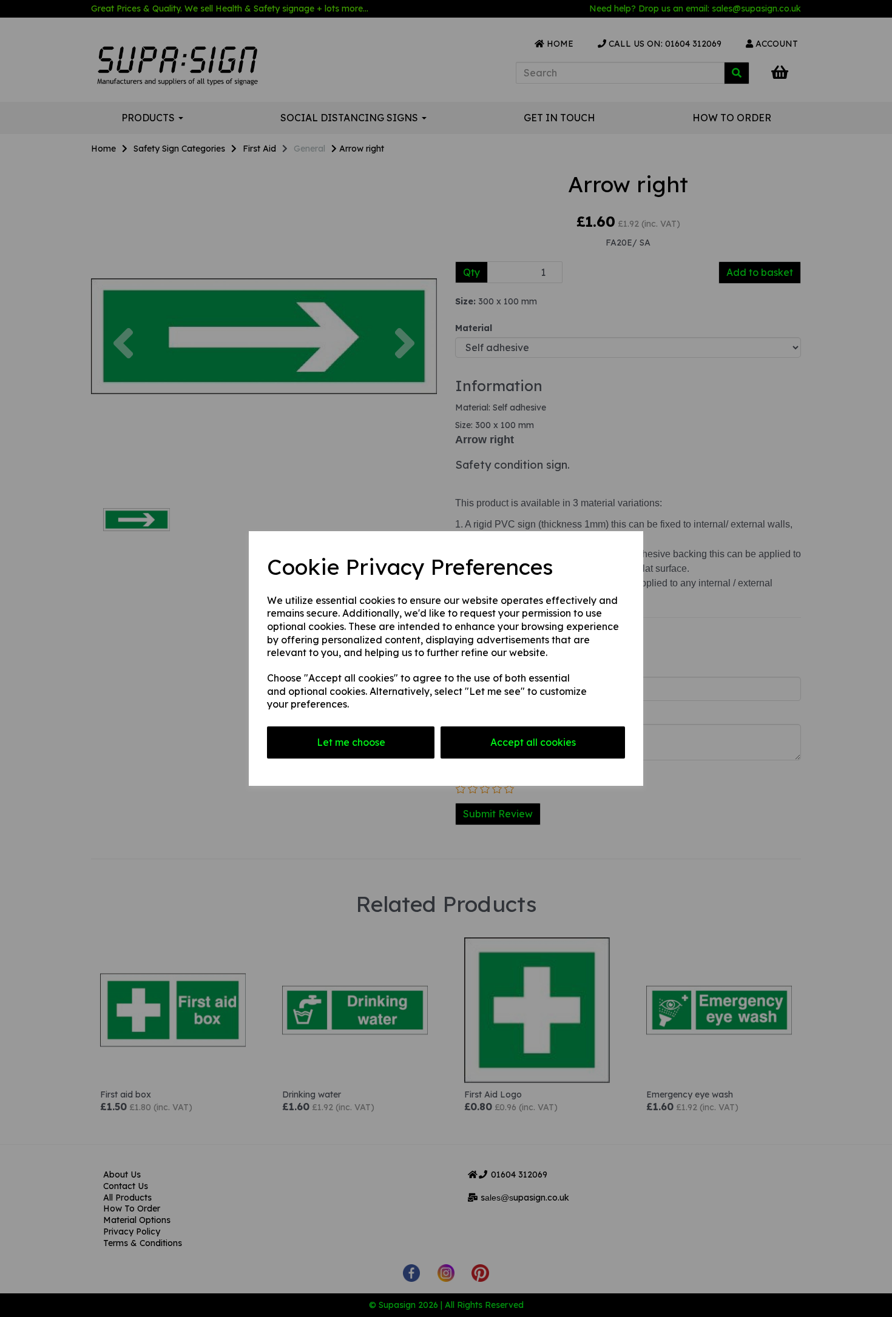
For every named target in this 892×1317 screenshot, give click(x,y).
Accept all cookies (533, 742)
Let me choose (351, 742)
